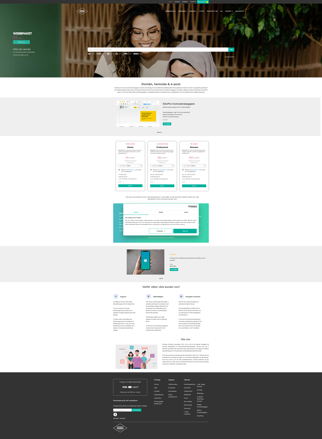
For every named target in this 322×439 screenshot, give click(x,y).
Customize (160, 231)
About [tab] (186, 212)
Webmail (185, 1)
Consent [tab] (135, 212)
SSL (221, 11)
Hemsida (199, 390)
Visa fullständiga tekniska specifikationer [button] (161, 237)
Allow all (184, 231)
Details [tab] (161, 212)
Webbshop (200, 393)
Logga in (193, 1)
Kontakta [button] (239, 11)
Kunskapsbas (172, 391)
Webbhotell (187, 395)
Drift (170, 1)
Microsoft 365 (212, 11)
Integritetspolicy (158, 395)
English (177, 1)
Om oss (156, 384)
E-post (201, 11)
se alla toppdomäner (229, 56)
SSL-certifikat (188, 401)
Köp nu (130, 185)
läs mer (120, 181)
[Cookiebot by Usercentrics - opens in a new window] (189, 206)
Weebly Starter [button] (130, 170)
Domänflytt (187, 388)
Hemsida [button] (192, 11)
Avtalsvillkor (157, 398)
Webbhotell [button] (170, 11)
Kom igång (167, 125)
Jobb (155, 388)
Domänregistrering (189, 384)
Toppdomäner (188, 391)
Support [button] (228, 11)
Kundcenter (171, 388)
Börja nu (21, 42)
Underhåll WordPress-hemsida (200, 399)
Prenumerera (136, 410)
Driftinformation (172, 384)
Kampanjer (187, 408)
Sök (231, 49)
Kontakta (156, 391)
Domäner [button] (182, 11)
